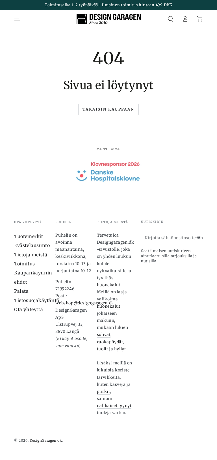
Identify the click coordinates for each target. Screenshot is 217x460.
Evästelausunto (32, 245)
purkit (103, 391)
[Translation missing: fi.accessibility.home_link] (109, 19)
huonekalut (108, 284)
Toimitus (24, 264)
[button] (170, 19)
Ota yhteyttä (28, 309)
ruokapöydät (110, 341)
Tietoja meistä (30, 254)
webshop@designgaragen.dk (84, 302)
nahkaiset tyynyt (114, 405)
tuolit (102, 348)
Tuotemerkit (28, 236)
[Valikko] (17, 19)
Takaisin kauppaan (108, 109)
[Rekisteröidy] (199, 238)
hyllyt (120, 348)
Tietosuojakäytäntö (36, 300)
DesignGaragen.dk (46, 440)
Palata (21, 291)
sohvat (104, 334)
